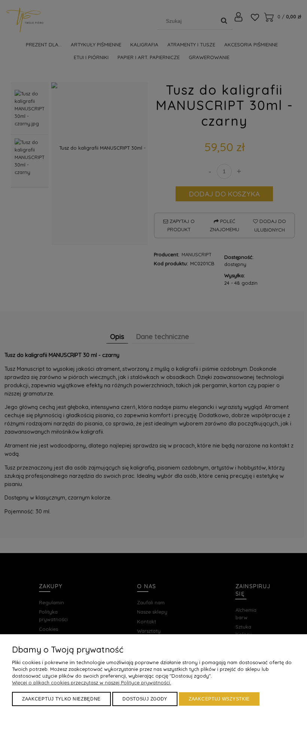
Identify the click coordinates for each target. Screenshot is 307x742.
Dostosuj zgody (144, 699)
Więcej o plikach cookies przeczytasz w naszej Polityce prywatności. (91, 682)
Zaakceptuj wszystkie (219, 699)
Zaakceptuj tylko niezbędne (61, 699)
